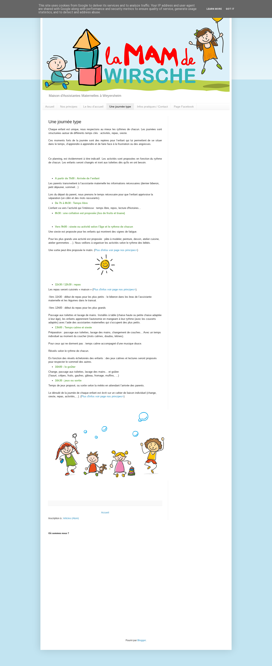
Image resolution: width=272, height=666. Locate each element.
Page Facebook (184, 106)
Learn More (214, 9)
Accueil (49, 106)
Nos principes (68, 106)
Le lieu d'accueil (93, 106)
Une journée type (120, 106)
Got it (230, 9)
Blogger (141, 640)
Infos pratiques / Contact (152, 106)
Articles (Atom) (71, 518)
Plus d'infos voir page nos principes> (116, 250)
